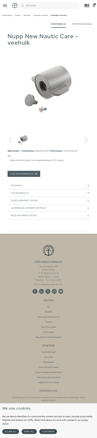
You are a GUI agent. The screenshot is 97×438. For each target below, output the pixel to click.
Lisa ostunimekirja (22, 173)
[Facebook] (35, 291)
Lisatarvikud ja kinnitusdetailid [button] (28, 208)
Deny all (29, 431)
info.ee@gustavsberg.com (48, 284)
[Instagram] (54, 291)
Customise (48, 431)
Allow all (11, 431)
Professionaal (82, 24)
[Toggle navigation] (5, 5)
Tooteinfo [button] (16, 185)
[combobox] (52, 5)
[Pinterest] (47, 291)
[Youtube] (60, 291)
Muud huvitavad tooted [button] (24, 215)
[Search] (22, 5)
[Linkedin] (41, 291)
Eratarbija (58, 24)
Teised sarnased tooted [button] (24, 200)
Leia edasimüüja (20, 193)
